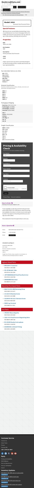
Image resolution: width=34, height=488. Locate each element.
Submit (6, 193)
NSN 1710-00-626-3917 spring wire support (11, 484)
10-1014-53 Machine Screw (12, 294)
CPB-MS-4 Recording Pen (11, 313)
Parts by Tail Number (6, 465)
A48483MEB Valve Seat (10, 279)
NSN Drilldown (4, 461)
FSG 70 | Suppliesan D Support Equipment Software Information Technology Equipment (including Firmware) (15, 12)
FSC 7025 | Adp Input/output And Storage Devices (13, 15)
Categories (6, 10)
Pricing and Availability (6, 459)
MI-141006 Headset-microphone (13, 322)
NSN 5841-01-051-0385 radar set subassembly (12, 473)
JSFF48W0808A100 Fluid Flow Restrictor (16, 275)
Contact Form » (12, 235)
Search (3, 468)
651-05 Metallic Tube (10, 270)
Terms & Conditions (15, 197)
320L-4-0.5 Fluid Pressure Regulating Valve (17, 317)
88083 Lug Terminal (10, 303)
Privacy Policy (6, 197)
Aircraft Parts (21, 7)
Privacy (3, 445)
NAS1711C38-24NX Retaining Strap (14, 289)
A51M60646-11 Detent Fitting (13, 327)
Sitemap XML (4, 447)
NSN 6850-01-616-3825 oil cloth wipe (10, 476)
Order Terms (4, 443)
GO (15, 7)
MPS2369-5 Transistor (10, 265)
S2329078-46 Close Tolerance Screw (15, 298)
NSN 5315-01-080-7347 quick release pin (10, 480)
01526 (4, 58)
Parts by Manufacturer (6, 463)
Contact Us (4, 440)
